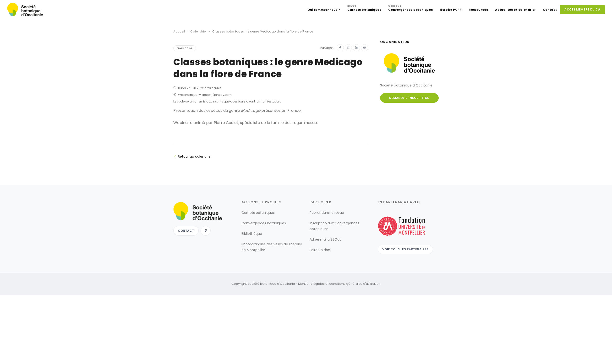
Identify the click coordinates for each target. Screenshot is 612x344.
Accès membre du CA (582, 9)
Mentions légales (311, 283)
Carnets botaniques (364, 8)
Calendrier (198, 31)
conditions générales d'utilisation (355, 283)
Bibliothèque (251, 233)
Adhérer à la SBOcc (326, 239)
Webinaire (184, 48)
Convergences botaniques (410, 8)
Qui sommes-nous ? (323, 10)
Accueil (179, 31)
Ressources (478, 10)
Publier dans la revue (327, 212)
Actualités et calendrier (515, 10)
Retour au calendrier (195, 156)
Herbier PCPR (451, 10)
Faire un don (320, 249)
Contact (550, 10)
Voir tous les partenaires (405, 249)
